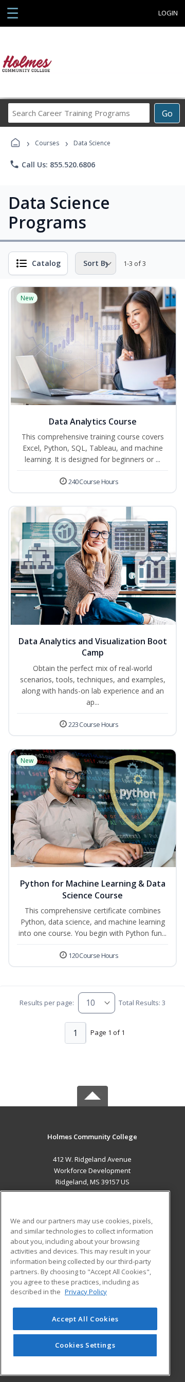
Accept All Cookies (85, 1318)
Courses (47, 143)
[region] (85, 1283)
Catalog (46, 263)
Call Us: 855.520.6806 (52, 164)
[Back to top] (92, 1144)
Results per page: (47, 1002)
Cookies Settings (85, 1345)
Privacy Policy (86, 1291)
